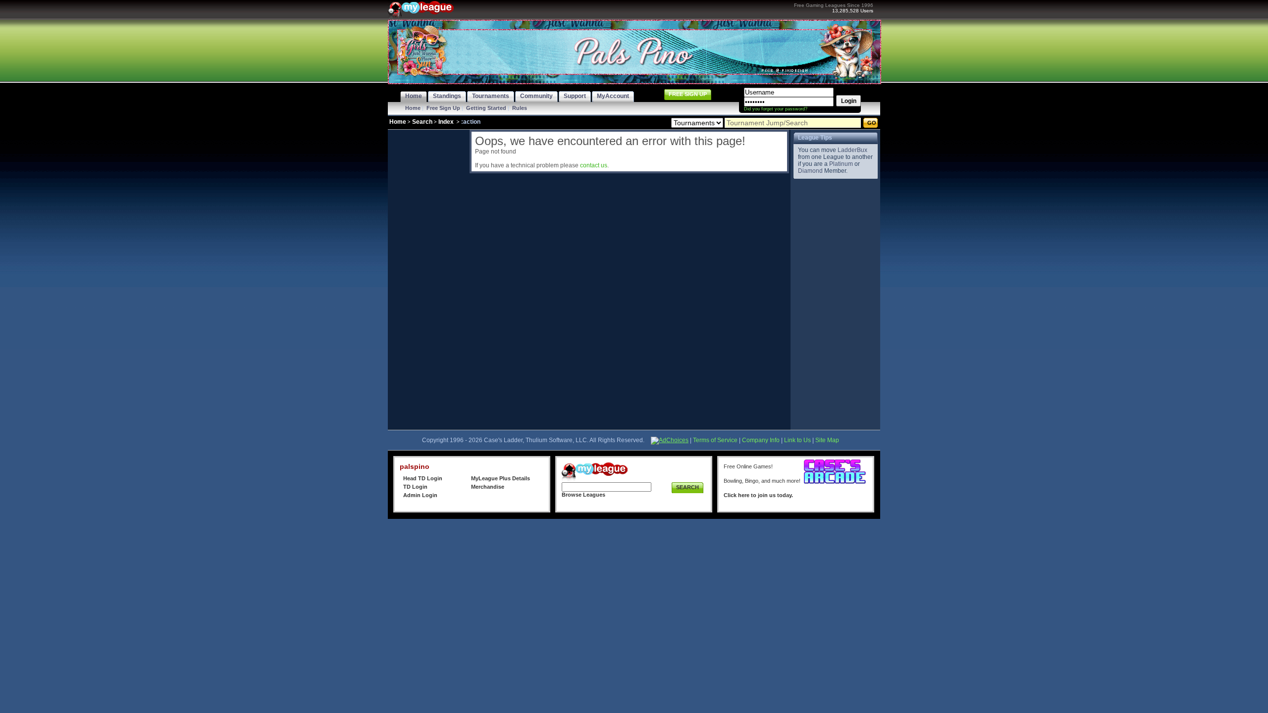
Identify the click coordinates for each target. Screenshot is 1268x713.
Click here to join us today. (758, 495)
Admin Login (420, 495)
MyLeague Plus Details (500, 478)
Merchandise (487, 487)
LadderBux (852, 150)
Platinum (841, 163)
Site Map (827, 440)
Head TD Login (422, 478)
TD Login (415, 487)
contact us (593, 165)
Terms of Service (715, 440)
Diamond (810, 170)
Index (446, 121)
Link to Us (797, 440)
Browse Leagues (583, 495)
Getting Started (486, 108)
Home (413, 108)
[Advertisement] (427, 278)
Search (422, 121)
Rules (519, 108)
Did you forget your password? (775, 108)
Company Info (761, 440)
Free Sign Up (443, 108)
